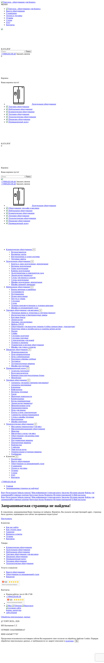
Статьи (9, 20)
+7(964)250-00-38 (13, 596)
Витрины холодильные (21, 266)
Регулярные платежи (20, 495)
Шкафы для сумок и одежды (23, 347)
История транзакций (62, 495)
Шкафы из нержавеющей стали (24, 308)
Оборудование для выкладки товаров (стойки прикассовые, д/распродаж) (43, 326)
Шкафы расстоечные (20, 366)
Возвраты (48, 495)
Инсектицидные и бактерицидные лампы (29, 315)
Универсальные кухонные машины (26, 452)
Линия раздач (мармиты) (21, 275)
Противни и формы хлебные (23, 359)
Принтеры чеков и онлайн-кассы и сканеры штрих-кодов (36, 329)
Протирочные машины (21, 442)
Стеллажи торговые (19, 338)
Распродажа (16, 459)
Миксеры (15, 431)
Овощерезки (16, 438)
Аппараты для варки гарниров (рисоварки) (30, 383)
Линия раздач (17, 320)
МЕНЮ (4, 4)
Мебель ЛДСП (17, 324)
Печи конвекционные (20, 354)
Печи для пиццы (18, 410)
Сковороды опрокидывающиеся (25, 415)
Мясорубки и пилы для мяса (23, 433)
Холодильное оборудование (19, 261)
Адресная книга (54, 493)
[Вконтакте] (27, 606)
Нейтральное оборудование (19, 287)
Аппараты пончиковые (21, 385)
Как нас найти (12, 527)
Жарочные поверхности (21, 396)
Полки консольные (19, 296)
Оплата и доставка (14, 16)
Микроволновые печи (20, 405)
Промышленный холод (17, 368)
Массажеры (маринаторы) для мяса (26, 426)
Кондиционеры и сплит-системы (25, 256)
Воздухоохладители (19, 373)
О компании (11, 13)
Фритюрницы (17, 419)
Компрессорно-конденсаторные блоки (27, 375)
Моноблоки (16, 378)
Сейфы (14, 333)
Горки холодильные (19, 268)
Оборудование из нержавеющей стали (27, 463)
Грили (13, 394)
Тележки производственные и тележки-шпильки (32, 305)
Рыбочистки (16, 445)
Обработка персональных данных (15, 617)
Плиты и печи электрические (24, 412)
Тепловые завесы (18, 259)
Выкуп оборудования (15, 11)
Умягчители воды (19, 449)
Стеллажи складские (20, 336)
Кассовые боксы (18, 317)
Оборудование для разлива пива (25, 436)
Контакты (10, 25)
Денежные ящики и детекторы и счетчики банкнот (33, 313)
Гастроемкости (17, 292)
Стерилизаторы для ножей (22, 340)
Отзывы (9, 18)
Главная (9, 486)
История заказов (77, 493)
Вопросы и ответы (14, 534)
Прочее (14, 331)
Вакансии (10, 577)
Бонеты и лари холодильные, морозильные (29, 264)
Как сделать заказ (13, 529)
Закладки (66, 493)
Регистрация (11, 493)
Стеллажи (15, 301)
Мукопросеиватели (19, 352)
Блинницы (15, 387)
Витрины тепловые (19, 392)
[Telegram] (17, 606)
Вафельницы (16, 389)
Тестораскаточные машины (23, 363)
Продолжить (6, 518)
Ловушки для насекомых (21, 322)
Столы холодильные (20, 280)
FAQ (8, 22)
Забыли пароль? (24, 493)
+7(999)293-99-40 (8, 54)
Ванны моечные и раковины (23, 289)
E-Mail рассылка (79, 495)
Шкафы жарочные (19, 421)
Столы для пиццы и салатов (23, 278)
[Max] (9, 606)
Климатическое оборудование (20, 249)
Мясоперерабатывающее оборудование (28, 429)
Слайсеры (15, 447)
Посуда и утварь (18, 299)
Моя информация (39, 493)
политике (69, 641)
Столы (14, 303)
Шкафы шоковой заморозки (23, 284)
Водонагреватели (18, 252)
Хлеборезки (16, 454)
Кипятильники (17, 399)
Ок (77, 641)
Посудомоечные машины (22, 440)
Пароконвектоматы (19, 408)
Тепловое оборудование (17, 380)
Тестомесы (15, 361)
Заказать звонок (23, 54)
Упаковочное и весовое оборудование (27, 345)
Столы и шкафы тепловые (22, 417)
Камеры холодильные (20, 271)
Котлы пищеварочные (20, 401)
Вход (3, 493)
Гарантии (10, 532)
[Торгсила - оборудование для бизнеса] (18, 2)
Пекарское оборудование (18, 349)
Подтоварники (17, 294)
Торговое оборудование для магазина (23, 310)
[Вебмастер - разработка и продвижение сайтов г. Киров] (15, 612)
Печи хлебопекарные (20, 357)
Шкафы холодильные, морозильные (26, 282)
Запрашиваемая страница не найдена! (22, 488)
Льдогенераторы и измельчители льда (27, 273)
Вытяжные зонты (18, 254)
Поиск (28, 51)
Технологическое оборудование (21, 424)
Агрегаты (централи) (20, 371)
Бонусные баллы (36, 495)
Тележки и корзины (19, 342)
